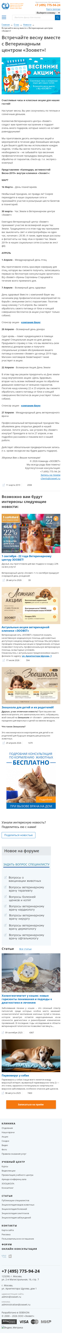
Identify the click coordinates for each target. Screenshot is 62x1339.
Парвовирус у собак (15, 1075)
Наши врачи (8, 1132)
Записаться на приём (31, 1104)
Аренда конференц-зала (14, 1179)
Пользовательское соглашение (18, 1238)
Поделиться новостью (18, 835)
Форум (7, 1244)
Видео (5, 1145)
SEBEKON (24, 1312)
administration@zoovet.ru (16, 1304)
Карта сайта (8, 1230)
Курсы (5, 1166)
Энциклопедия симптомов (15, 1213)
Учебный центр (13, 1161)
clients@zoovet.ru (50, 478)
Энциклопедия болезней (14, 1208)
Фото (4, 1149)
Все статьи (25, 949)
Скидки (5, 1140)
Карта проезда (53, 9)
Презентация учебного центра (17, 1174)
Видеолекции (8, 1170)
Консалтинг (8, 1187)
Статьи (7, 1195)
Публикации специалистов (15, 1200)
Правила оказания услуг (14, 1153)
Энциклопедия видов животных (18, 1204)
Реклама (6, 1234)
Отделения (7, 1128)
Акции (5, 1136)
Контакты (9, 1225)
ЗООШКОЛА (8, 1183)
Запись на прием (50, 475)
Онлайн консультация (19, 1248)
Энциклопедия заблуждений (16, 1217)
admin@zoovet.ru (11, 1296)
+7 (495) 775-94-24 (47, 5)
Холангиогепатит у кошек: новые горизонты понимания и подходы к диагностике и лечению (27, 999)
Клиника (8, 1123)
